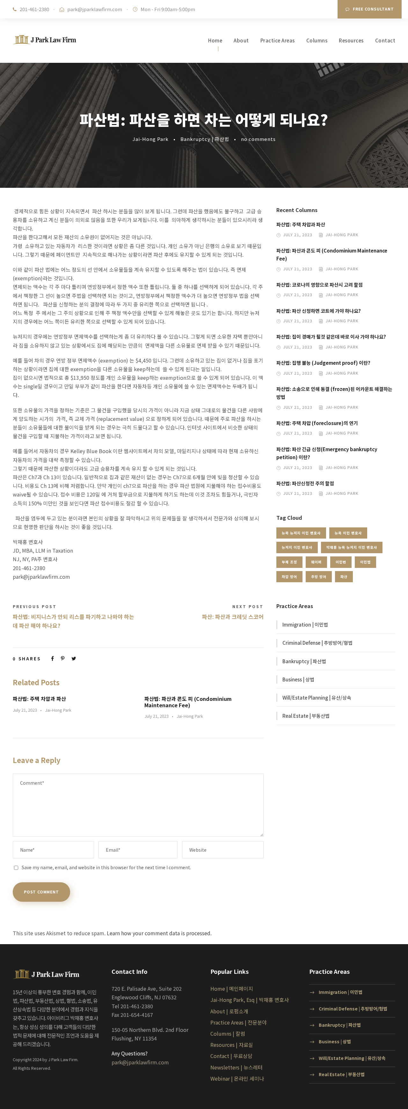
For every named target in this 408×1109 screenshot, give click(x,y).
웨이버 (316, 561)
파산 (343, 576)
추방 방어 (318, 576)
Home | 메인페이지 (231, 988)
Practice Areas (277, 40)
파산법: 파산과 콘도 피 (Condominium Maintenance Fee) (188, 702)
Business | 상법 (298, 679)
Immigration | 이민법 (305, 624)
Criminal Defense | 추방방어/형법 (317, 642)
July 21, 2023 (25, 710)
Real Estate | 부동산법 (306, 715)
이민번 (341, 561)
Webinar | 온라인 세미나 (237, 1078)
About (241, 40)
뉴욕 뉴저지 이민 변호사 (301, 532)
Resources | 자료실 (231, 1044)
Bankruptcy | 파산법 (204, 139)
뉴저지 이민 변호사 (297, 547)
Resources (351, 40)
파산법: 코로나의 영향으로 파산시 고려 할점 (319, 284)
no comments (258, 139)
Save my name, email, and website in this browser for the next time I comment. (106, 867)
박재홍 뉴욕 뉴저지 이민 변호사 (351, 547)
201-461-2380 (34, 9)
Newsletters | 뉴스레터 (236, 1067)
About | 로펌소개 (229, 1011)
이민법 (365, 561)
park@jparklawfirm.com (94, 9)
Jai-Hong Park (151, 139)
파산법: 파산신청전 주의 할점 (305, 483)
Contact (385, 40)
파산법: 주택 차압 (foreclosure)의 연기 (317, 423)
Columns (317, 40)
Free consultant (373, 8)
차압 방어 (289, 576)
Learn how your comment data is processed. (159, 933)
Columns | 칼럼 (227, 1033)
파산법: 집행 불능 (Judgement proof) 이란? (323, 362)
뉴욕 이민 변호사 (348, 532)
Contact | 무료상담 (231, 1056)
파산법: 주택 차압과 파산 (39, 698)
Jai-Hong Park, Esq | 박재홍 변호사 (249, 999)
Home (215, 40)
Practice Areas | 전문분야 (238, 1022)
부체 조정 (289, 561)
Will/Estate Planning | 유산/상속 (316, 697)
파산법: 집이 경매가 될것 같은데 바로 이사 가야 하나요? (331, 336)
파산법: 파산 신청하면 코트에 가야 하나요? (318, 310)
